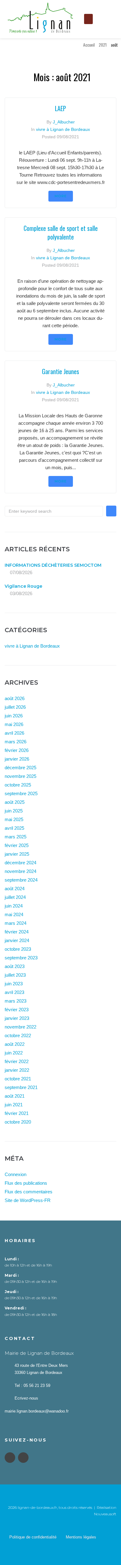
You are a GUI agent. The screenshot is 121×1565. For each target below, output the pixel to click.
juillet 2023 (15, 975)
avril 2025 (14, 828)
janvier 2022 (17, 1070)
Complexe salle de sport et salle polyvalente (61, 232)
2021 (103, 44)
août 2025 (15, 802)
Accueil (89, 44)
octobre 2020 (18, 1122)
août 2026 (15, 698)
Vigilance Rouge (23, 586)
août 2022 (15, 1044)
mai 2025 (14, 819)
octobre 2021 (18, 1078)
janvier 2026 (17, 759)
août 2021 (15, 1096)
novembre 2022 (20, 1026)
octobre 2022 (18, 1035)
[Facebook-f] (10, 1457)
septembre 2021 (21, 1087)
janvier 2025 (17, 854)
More (61, 196)
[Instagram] (23, 1457)
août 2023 (15, 966)
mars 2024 (15, 923)
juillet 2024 (15, 897)
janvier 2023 (17, 1018)
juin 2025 (14, 810)
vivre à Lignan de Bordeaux (63, 129)
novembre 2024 (20, 871)
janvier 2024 (17, 940)
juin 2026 (14, 715)
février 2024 (17, 931)
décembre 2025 (20, 767)
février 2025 (17, 845)
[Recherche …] (102, 19)
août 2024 (15, 888)
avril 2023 (14, 992)
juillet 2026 (15, 707)
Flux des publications (26, 1183)
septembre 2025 (21, 793)
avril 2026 (14, 733)
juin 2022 (14, 1052)
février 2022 (17, 1061)
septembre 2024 (21, 880)
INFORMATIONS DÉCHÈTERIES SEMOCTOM (53, 565)
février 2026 (17, 750)
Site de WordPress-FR (28, 1200)
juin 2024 (14, 905)
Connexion (15, 1174)
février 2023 (17, 1009)
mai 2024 (14, 914)
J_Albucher (64, 121)
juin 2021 (14, 1104)
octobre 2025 (18, 784)
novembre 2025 (20, 776)
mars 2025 (15, 836)
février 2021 (17, 1113)
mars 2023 (15, 1001)
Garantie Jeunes (60, 371)
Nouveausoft (105, 1514)
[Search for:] (54, 511)
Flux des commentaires (28, 1191)
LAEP (60, 108)
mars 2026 (15, 741)
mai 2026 (14, 724)
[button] (88, 19)
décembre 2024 (20, 862)
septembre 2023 (21, 957)
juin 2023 (14, 983)
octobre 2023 (18, 949)
